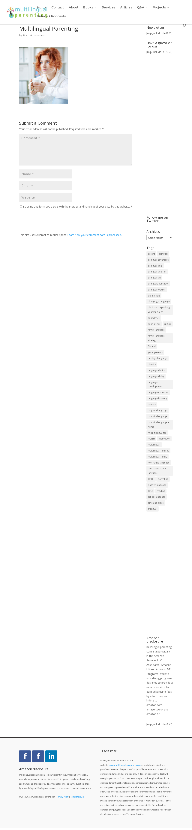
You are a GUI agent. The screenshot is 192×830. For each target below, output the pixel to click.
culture (167, 324)
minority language (157, 416)
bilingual (163, 253)
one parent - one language (157, 471)
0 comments (38, 35)
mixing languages (157, 432)
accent (151, 253)
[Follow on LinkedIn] (51, 756)
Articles (126, 7)
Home (41, 7)
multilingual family (157, 456)
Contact (57, 7)
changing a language (159, 301)
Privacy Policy (62, 796)
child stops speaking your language (159, 310)
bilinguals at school (158, 283)
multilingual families (158, 450)
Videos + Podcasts (51, 16)
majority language (157, 410)
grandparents (155, 352)
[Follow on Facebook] (25, 756)
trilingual (152, 508)
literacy (152, 404)
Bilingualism (154, 277)
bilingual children (157, 271)
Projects (159, 7)
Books (88, 7)
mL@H (151, 438)
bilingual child (155, 265)
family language (156, 329)
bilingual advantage (158, 259)
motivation (164, 438)
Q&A (150, 491)
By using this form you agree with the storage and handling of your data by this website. (77, 206)
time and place (156, 502)
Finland (152, 346)
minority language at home (159, 424)
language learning (157, 398)
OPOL (151, 479)
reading (161, 491)
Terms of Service (77, 796)
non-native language (159, 462)
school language (156, 496)
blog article (154, 295)
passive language (157, 485)
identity (152, 364)
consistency (154, 324)
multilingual (154, 444)
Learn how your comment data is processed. (94, 235)
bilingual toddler (157, 289)
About (73, 7)
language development (155, 384)
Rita (25, 35)
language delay (156, 376)
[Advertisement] (159, 574)
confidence (154, 318)
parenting (163, 479)
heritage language (157, 358)
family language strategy (156, 338)
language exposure (158, 392)
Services (108, 7)
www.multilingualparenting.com (125, 765)
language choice (156, 370)
